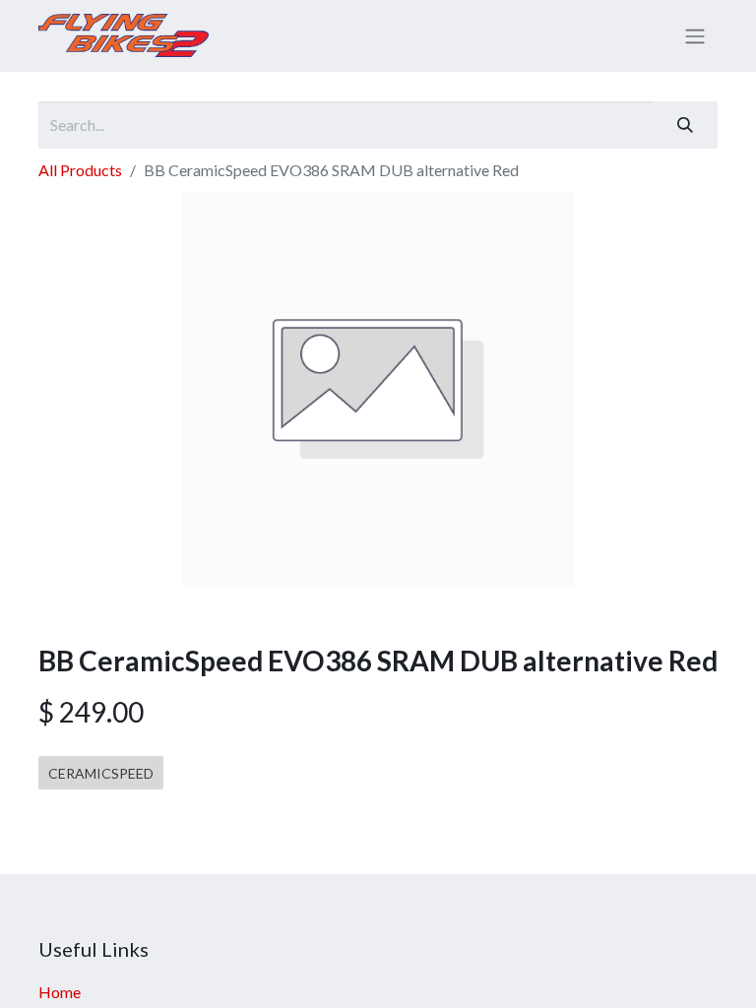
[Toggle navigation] (695, 36)
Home (59, 991)
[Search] (685, 125)
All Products (80, 169)
